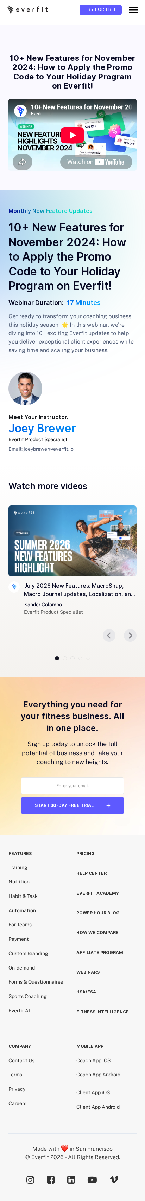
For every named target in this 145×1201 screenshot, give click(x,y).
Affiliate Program (99, 952)
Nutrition (19, 882)
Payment (18, 939)
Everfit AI (19, 1010)
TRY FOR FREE (100, 9)
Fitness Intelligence (102, 1011)
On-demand (21, 968)
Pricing (85, 853)
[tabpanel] (72, 560)
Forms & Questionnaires (35, 982)
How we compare (97, 932)
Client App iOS (93, 1092)
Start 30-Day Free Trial (64, 805)
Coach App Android (98, 1074)
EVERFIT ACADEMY (97, 893)
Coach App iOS (93, 1060)
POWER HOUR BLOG (98, 912)
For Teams (20, 924)
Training (17, 867)
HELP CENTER (91, 873)
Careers (17, 1103)
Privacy (16, 1089)
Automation (22, 910)
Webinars (88, 972)
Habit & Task (23, 896)
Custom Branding (28, 953)
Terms (15, 1074)
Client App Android (98, 1107)
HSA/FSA (86, 991)
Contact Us (21, 1060)
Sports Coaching (27, 996)
